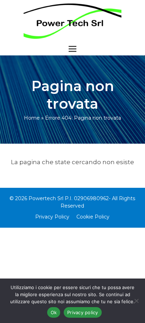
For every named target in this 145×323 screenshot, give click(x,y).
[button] (72, 49)
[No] (136, 300)
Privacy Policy (52, 217)
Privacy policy (82, 312)
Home (32, 118)
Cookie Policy (92, 217)
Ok (54, 312)
